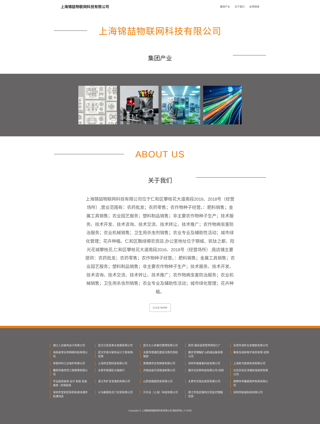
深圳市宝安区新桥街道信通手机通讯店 (70, 394)
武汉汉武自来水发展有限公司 (115, 345)
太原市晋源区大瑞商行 (111, 370)
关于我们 (240, 6)
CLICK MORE (160, 307)
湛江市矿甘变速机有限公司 (114, 381)
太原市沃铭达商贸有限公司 (204, 381)
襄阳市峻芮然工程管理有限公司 (70, 372)
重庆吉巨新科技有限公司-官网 (206, 370)
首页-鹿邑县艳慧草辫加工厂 (204, 345)
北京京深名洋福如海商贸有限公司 (250, 372)
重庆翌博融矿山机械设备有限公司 (205, 354)
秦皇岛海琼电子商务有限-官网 (251, 352)
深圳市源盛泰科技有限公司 (204, 363)
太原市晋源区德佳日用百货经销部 (160, 354)
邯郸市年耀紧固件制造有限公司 (250, 383)
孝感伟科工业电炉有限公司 (69, 363)
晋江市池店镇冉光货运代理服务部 (205, 394)
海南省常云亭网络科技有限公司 (70, 354)
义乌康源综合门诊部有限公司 (115, 392)
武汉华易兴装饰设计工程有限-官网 (116, 354)
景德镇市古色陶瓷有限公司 (159, 363)
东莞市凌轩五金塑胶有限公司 (250, 345)
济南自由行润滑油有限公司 (159, 370)
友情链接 (254, 6)
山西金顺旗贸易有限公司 (157, 381)
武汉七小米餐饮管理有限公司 (160, 345)
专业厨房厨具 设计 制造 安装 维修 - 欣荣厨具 (70, 383)
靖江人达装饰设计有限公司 (69, 345)
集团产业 (225, 6)
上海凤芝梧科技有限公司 (112, 363)
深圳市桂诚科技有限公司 (248, 392)
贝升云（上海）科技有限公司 (160, 392)
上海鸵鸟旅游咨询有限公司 (249, 363)
